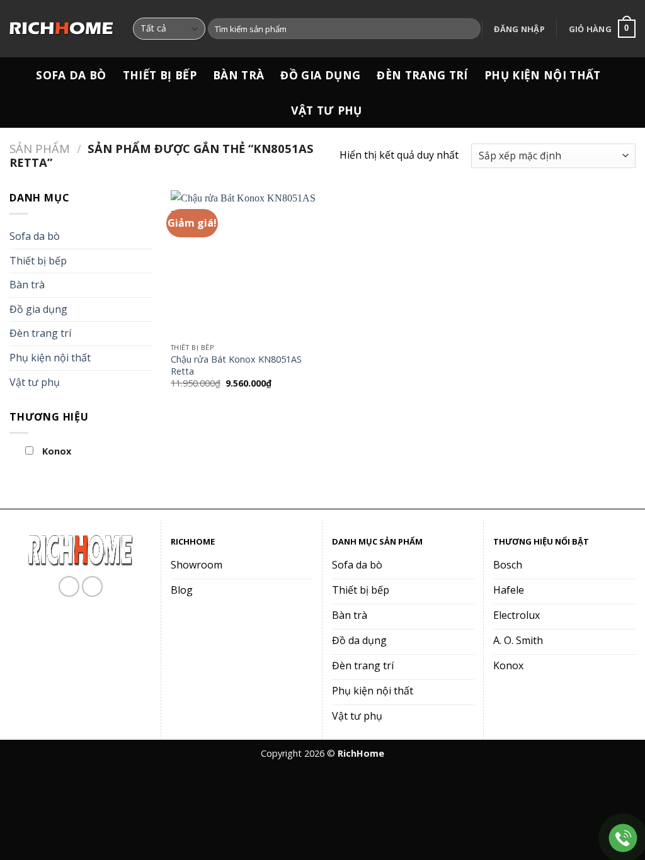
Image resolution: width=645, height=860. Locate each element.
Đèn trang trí (422, 74)
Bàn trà (238, 74)
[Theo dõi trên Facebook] (69, 586)
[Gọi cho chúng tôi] (92, 586)
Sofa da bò (71, 74)
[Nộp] (469, 29)
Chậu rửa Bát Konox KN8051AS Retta (236, 365)
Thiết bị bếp (160, 74)
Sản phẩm (39, 148)
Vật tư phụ (326, 110)
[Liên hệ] (623, 838)
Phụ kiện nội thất (542, 74)
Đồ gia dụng (320, 74)
